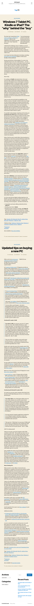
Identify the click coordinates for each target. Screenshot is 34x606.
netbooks (16, 236)
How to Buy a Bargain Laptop (22, 303)
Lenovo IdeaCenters (23, 499)
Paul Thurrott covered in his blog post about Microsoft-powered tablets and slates (16, 180)
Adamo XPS (25, 366)
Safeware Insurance (22, 540)
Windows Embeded (8, 178)
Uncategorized (17, 18)
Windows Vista (19, 555)
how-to (15, 556)
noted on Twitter (8, 531)
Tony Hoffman (13, 301)
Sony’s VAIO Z (9, 368)
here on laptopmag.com (15, 190)
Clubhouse (13, 555)
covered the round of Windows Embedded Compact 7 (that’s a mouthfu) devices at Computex (16, 187)
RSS (12, 551)
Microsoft (13, 236)
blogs (26, 551)
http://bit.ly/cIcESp (16, 563)
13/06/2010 (18, 31)
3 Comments (24, 254)
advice (6, 236)
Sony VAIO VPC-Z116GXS (10, 383)
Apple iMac (8, 501)
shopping (9, 551)
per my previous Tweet (12, 291)
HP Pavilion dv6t (24, 347)
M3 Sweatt (17, 2)
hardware (9, 236)
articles (23, 551)
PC (18, 236)
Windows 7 (12, 453)
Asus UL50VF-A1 (8, 374)
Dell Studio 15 (22, 381)
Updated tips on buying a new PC (17, 249)
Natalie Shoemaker (14, 515)
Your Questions (24, 236)
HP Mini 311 (10, 452)
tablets (21, 236)
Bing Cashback (23, 507)
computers (6, 556)
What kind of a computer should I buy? (14, 293)
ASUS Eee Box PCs (17, 492)
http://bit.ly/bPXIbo (16, 231)
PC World (15, 463)
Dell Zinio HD (25, 488)
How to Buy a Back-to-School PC (13, 272)
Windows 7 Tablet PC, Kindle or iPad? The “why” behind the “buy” (17, 25)
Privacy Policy (12, 603)
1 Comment (24, 31)
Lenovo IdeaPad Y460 (10, 377)
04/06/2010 (18, 254)
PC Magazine (8, 463)
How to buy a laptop (23, 268)
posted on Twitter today (11, 267)
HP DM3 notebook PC (18, 456)
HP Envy (12, 364)
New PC (19, 551)
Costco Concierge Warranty (10, 530)
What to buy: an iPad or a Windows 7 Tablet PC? (11, 38)
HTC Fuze (13, 156)
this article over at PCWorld (10, 56)
